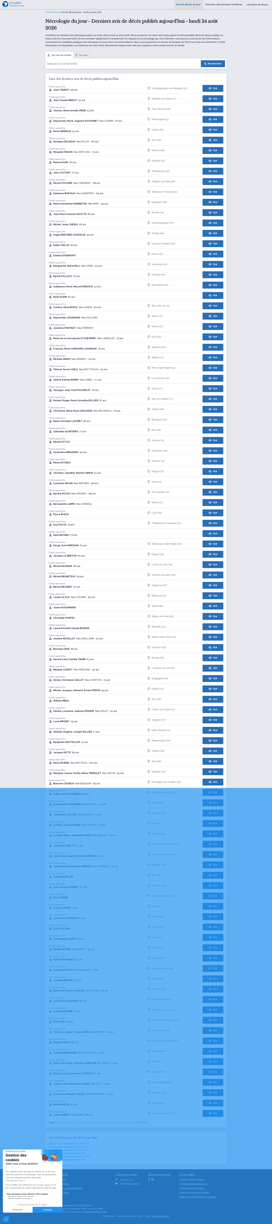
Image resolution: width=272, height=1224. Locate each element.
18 (126, 1122)
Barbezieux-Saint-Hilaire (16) (167, 544)
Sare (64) (156, 336)
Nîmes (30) (157, 958)
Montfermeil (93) (160, 1030)
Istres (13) (157, 481)
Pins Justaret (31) (160, 492)
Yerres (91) (157, 927)
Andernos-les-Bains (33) (164, 854)
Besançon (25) (159, 419)
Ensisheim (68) (159, 202)
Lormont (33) (158, 989)
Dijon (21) (156, 823)
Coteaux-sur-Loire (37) (163, 792)
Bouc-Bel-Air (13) (161, 305)
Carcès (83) (158, 129)
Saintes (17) (158, 357)
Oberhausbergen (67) (163, 223)
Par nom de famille (61, 55)
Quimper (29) (158, 771)
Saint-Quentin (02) (161, 730)
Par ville (83, 55)
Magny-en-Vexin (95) (163, 616)
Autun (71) (157, 388)
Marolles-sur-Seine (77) (164, 98)
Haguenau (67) (159, 585)
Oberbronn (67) (160, 264)
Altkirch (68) (158, 409)
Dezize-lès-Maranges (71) (165, 1020)
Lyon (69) (157, 512)
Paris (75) (156, 906)
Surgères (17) (158, 720)
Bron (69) (156, 937)
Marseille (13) (158, 626)
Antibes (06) (158, 751)
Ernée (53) (157, 947)
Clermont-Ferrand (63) (163, 243)
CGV (141, 1216)
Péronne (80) (158, 274)
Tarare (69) (157, 606)
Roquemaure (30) (161, 740)
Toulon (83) (157, 802)
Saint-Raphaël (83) (161, 1082)
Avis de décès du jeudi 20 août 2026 (67, 1153)
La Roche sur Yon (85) (163, 668)
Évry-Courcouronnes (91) (165, 1040)
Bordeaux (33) (159, 1092)
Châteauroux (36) (161, 171)
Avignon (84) (158, 1072)
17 (121, 1122)
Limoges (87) (159, 813)
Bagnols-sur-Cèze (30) (164, 1009)
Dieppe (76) (158, 471)
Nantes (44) (158, 1103)
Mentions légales (160, 1216)
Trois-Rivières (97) (161, 109)
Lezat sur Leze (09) (162, 564)
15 (112, 1122)
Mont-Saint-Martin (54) (164, 367)
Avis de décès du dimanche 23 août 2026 (69, 1143)
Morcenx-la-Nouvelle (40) (165, 844)
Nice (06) (156, 140)
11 (94, 1122)
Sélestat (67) (158, 160)
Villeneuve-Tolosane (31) (165, 191)
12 (98, 1122)
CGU (147, 1216)
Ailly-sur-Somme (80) (163, 896)
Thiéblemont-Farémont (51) (166, 523)
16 (116, 1122)
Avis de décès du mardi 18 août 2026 (67, 1159)
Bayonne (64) (159, 347)
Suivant (142, 1122)
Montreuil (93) (159, 1051)
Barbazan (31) (159, 595)
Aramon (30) (158, 461)
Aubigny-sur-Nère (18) (163, 181)
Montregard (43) (160, 119)
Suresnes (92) (159, 647)
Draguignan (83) (160, 678)
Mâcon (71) (157, 316)
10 (89, 1122)
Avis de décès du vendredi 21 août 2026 (69, 1150)
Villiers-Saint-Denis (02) (164, 637)
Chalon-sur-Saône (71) (163, 709)
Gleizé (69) (157, 978)
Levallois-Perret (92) (162, 968)
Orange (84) (158, 233)
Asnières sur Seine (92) (164, 575)
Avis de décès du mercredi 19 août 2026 (69, 1156)
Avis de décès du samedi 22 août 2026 (68, 1147)
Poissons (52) (159, 833)
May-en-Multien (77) (162, 399)
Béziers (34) (158, 212)
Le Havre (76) (159, 885)
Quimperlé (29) (159, 450)
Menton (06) (158, 150)
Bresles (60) (158, 657)
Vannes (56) (158, 916)
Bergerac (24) (159, 864)
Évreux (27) (157, 254)
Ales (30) (156, 430)
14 (107, 1122)
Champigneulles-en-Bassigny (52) (169, 88)
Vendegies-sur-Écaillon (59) (166, 782)
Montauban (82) (160, 285)
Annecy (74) (158, 440)
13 (103, 1122)
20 (135, 1122)
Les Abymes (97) (161, 378)
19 (130, 1122)
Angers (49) (158, 554)
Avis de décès (52, 12)
